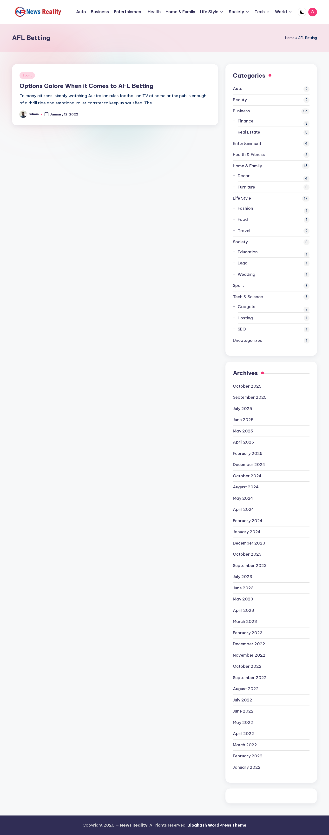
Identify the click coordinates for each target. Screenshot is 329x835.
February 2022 (248, 756)
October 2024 (247, 475)
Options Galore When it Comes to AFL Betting (86, 85)
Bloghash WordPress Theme (216, 825)
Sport (27, 75)
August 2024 (246, 487)
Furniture (246, 187)
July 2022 (242, 700)
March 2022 (245, 744)
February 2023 (248, 632)
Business (241, 111)
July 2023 (242, 576)
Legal (243, 263)
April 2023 (243, 610)
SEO (242, 329)
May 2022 (243, 722)
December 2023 (249, 543)
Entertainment (247, 143)
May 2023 (243, 599)
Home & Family (247, 165)
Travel (244, 230)
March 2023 (245, 621)
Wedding (246, 274)
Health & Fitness (249, 154)
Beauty (240, 99)
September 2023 (250, 565)
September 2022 (250, 677)
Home (290, 38)
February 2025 (248, 453)
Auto (238, 88)
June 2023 (243, 588)
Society (240, 241)
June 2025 (243, 419)
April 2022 (243, 733)
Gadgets (246, 306)
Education (248, 252)
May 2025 (243, 431)
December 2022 (249, 643)
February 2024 (248, 520)
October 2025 (247, 386)
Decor (244, 175)
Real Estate (249, 132)
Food (243, 219)
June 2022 (243, 711)
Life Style (242, 198)
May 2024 (243, 498)
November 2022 (249, 655)
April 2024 (243, 509)
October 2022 (247, 666)
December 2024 (249, 464)
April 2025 (243, 442)
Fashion (245, 208)
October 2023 (247, 554)
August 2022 (246, 688)
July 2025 (242, 408)
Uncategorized (248, 340)
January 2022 (247, 767)
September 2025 (250, 397)
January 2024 (247, 531)
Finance (245, 121)
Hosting (245, 318)
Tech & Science (248, 296)
